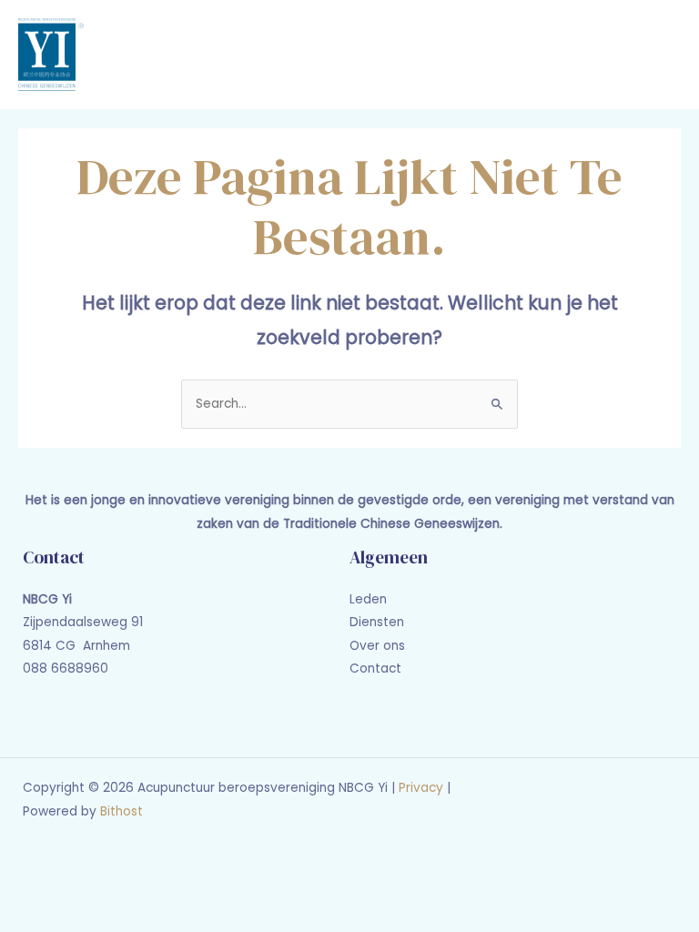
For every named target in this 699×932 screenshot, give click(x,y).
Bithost (121, 811)
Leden (368, 599)
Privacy (421, 787)
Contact (375, 668)
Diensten (377, 622)
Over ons (377, 645)
